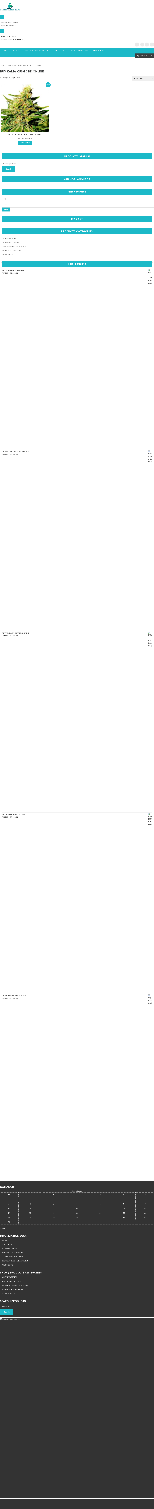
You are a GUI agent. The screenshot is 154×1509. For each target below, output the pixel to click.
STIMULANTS (7, 254)
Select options (25, 143)
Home (2, 65)
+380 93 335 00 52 (9, 25)
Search (8, 169)
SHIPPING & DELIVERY (12, 1253)
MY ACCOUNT (60, 51)
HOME (4, 51)
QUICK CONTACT (144, 56)
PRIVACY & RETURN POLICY (15, 1261)
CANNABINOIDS (9, 238)
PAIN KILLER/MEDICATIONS (14, 246)
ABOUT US (15, 51)
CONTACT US (98, 51)
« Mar (2, 1229)
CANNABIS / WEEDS (10, 242)
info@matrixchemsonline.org (13, 39)
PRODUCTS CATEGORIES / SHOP (37, 51)
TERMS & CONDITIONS (79, 51)
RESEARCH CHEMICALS (12, 250)
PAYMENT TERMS (10, 1249)
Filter (6, 209)
